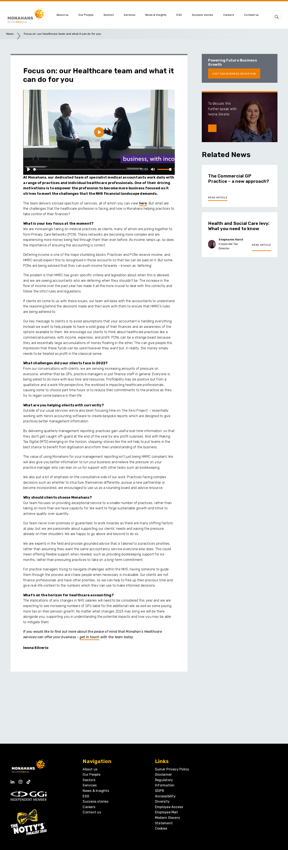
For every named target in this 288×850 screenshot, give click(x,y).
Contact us (92, 812)
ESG (86, 796)
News (10, 33)
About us (90, 769)
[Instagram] (20, 780)
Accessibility (165, 796)
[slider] (86, 169)
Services (90, 785)
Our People (91, 775)
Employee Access (169, 807)
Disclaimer (163, 775)
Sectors (89, 780)
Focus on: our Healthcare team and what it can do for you (62, 33)
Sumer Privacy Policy (172, 769)
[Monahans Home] (28, 15)
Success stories (95, 801)
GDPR (159, 791)
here (143, 203)
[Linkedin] (12, 780)
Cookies (161, 828)
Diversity (162, 801)
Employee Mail (166, 812)
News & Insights (96, 791)
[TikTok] (28, 780)
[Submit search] (276, 16)
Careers (89, 807)
